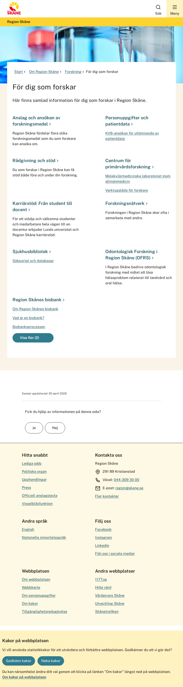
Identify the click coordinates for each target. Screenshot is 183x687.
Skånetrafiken (107, 611)
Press (26, 487)
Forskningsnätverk (124, 203)
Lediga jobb (32, 463)
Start (18, 72)
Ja (34, 428)
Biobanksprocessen (28, 327)
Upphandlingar (34, 479)
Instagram (103, 537)
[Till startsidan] (14, 13)
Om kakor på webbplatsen (24, 677)
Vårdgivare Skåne (110, 595)
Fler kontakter (107, 496)
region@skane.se (129, 488)
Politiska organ (34, 471)
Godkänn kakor (18, 661)
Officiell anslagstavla (39, 495)
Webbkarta (31, 587)
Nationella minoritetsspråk (44, 537)
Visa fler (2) (29, 338)
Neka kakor (50, 661)
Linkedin (102, 545)
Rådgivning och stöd (33, 160)
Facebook (103, 529)
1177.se (101, 579)
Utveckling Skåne (109, 603)
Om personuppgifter (39, 595)
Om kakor (30, 603)
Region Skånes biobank (36, 299)
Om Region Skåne (44, 72)
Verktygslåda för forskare (126, 190)
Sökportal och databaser (33, 261)
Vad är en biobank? (28, 318)
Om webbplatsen (36, 579)
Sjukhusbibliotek (30, 251)
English (28, 529)
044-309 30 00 (126, 480)
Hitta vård (103, 587)
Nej (55, 428)
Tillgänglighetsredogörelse (44, 611)
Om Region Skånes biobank (35, 309)
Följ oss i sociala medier (115, 553)
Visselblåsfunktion (37, 503)
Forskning (73, 72)
